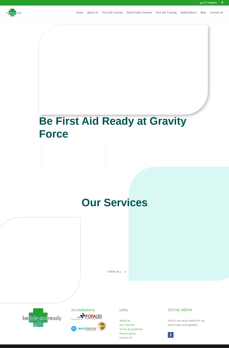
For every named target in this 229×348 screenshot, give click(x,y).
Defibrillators (189, 12)
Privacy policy (128, 333)
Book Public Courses (139, 12)
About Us (92, 12)
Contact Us (216, 12)
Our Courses (127, 325)
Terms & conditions (131, 329)
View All (115, 271)
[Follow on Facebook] (171, 335)
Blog (203, 12)
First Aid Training (166, 12)
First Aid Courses (112, 12)
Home (79, 12)
